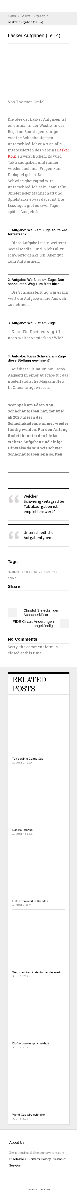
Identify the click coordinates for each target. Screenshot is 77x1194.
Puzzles (49, 572)
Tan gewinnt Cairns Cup (27, 758)
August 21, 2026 (22, 762)
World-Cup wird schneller (28, 1114)
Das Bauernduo (22, 829)
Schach (13, 578)
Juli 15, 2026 (20, 976)
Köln (36, 572)
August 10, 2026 (22, 834)
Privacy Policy (39, 1159)
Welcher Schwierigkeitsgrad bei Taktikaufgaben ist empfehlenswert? (45, 504)
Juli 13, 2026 (20, 1118)
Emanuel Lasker (19, 572)
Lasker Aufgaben (33, 15)
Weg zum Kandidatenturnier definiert (36, 972)
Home (12, 15)
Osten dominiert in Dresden (30, 901)
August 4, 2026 (21, 905)
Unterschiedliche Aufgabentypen (39, 535)
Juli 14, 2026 (20, 1047)
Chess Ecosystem (38, 1189)
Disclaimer (17, 1159)
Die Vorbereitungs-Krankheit (30, 1043)
